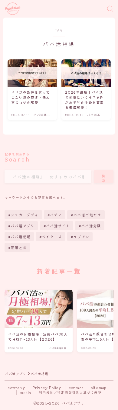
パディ (56, 214)
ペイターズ (52, 236)
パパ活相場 (21, 236)
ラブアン (81, 236)
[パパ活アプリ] (13, 9)
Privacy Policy (47, 387)
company (16, 387)
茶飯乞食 (19, 247)
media (25, 392)
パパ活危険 (91, 225)
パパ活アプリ (22, 225)
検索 (104, 178)
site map (99, 387)
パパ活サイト (58, 225)
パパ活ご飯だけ (87, 214)
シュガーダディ (24, 214)
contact (76, 387)
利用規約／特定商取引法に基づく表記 (70, 392)
